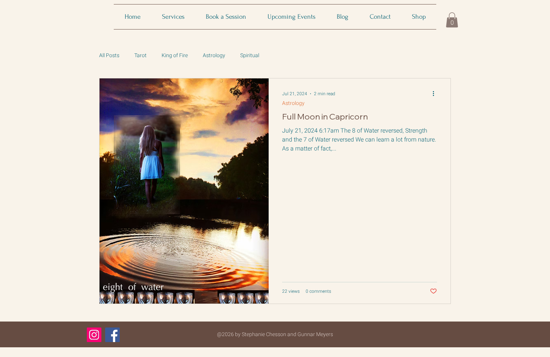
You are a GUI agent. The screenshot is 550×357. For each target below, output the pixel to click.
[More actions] (435, 93)
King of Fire (175, 55)
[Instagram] (94, 334)
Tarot (140, 55)
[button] (452, 20)
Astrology (214, 55)
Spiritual (249, 55)
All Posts (109, 55)
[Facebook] (112, 334)
